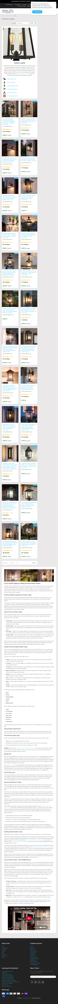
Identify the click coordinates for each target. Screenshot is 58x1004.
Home (3, 15)
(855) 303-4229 (21, 6)
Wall (3, 952)
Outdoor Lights (9, 15)
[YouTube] (42, 982)
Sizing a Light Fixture (7, 986)
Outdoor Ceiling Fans (12, 92)
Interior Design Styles (7, 974)
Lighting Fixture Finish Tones (8, 980)
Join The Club (37, 12)
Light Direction (5, 985)
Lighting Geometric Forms (8, 978)
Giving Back (33, 954)
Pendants (4, 949)
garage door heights (10, 765)
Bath (3, 946)
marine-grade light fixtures (23, 73)
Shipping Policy (33, 957)
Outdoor (4, 954)
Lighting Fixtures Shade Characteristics (11, 981)
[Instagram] (39, 982)
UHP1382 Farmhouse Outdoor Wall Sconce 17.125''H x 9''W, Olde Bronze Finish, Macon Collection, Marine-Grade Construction (28, 349)
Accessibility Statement (35, 963)
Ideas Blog (4, 972)
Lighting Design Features (7, 975)
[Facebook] (31, 982)
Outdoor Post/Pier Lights (12, 85)
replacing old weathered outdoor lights (35, 840)
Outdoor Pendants (11, 82)
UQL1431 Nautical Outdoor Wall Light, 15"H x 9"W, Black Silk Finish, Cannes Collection (28, 159)
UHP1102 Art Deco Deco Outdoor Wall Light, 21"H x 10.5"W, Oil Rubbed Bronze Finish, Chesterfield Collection (9, 427)
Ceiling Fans (5, 955)
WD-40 (22, 897)
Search (31, 946)
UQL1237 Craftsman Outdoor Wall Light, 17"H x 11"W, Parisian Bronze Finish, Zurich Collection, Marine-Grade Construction (10, 349)
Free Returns (18, 4)
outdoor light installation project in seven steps (42, 847)
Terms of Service (34, 961)
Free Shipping (9, 4)
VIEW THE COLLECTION (41, 1)
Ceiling (3, 951)
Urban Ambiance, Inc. (26, 998)
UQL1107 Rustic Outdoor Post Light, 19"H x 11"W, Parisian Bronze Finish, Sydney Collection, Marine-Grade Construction (28, 427)
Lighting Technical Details (8, 977)
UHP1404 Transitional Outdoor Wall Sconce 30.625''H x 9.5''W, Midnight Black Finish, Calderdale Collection (9, 122)
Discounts (32, 955)
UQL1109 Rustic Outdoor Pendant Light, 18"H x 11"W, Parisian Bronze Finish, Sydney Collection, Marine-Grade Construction (10, 388)
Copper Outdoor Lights (12, 95)
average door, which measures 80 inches (25, 748)
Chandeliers (4, 948)
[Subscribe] (54, 976)
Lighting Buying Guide (7, 971)
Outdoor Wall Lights (11, 78)
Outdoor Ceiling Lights (12, 89)
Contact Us (32, 948)
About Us (32, 949)
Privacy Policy (33, 960)
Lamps (3, 957)
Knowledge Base (34, 964)
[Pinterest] (35, 982)
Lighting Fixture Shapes (7, 983)
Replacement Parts (34, 958)
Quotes (24, 4)
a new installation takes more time (19, 841)
